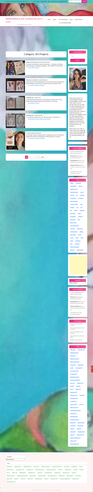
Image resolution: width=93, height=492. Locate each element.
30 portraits (78, 183)
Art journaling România (62, 1)
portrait (79, 234)
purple (77, 237)
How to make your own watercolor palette (77, 336)
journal (79, 213)
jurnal (79, 219)
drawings (72, 207)
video (71, 243)
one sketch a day (73, 231)
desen (81, 204)
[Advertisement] (46, 36)
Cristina (71, 171)
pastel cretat (73, 234)
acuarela (72, 195)
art (77, 195)
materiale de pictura (74, 225)
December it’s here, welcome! (76, 339)
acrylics (82, 192)
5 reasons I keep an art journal (33, 133)
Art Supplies (42, 138)
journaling (80, 216)
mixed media (79, 228)
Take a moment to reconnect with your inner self (77, 167)
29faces (72, 183)
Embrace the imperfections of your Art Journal (38, 62)
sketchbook (77, 240)
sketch (71, 240)
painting (81, 231)
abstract (80, 186)
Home (34, 1)
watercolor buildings (74, 246)
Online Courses (54, 1)
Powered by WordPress (37, 490)
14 (37, 157)
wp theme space (57, 490)
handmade (82, 210)
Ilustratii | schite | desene (45, 119)
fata (81, 207)
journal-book (73, 216)
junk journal (72, 219)
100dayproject (73, 186)
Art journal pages (44, 1)
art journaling (73, 198)
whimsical (72, 249)
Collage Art (42, 85)
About (49, 1)
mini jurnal (72, 228)
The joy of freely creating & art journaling (76, 324)
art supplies (80, 198)
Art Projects (36, 67)
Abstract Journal (73, 189)
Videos (38, 1)
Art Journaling (31, 67)
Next (42, 157)
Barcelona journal (74, 201)
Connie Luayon (73, 151)
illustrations (72, 213)
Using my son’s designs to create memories (36, 80)
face (77, 207)
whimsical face (80, 249)
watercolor (77, 243)
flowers (75, 210)
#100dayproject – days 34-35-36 (34, 115)
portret (71, 237)
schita (82, 237)
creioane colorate (74, 204)
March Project (73, 222)
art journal (82, 195)
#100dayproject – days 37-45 (33, 97)
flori (71, 210)
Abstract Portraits (74, 192)
